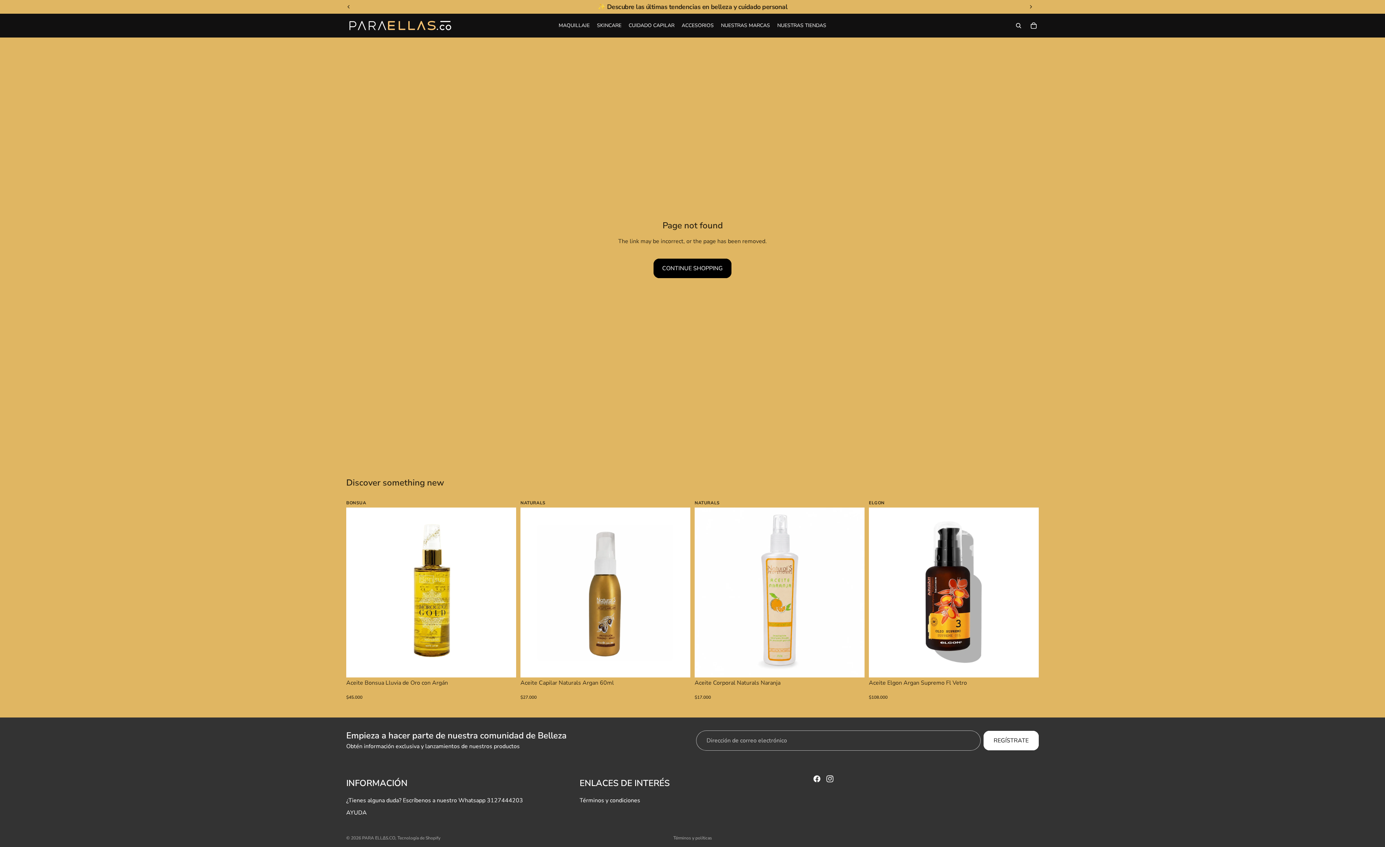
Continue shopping (692, 268)
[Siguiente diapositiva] (505, 593)
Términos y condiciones (610, 800)
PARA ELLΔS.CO (378, 838)
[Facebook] (817, 778)
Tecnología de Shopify (418, 838)
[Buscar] (1018, 26)
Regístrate (1011, 741)
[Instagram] (830, 778)
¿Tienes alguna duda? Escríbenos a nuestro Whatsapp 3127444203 (434, 800)
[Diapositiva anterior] (357, 593)
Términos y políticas (692, 838)
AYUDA (356, 813)
